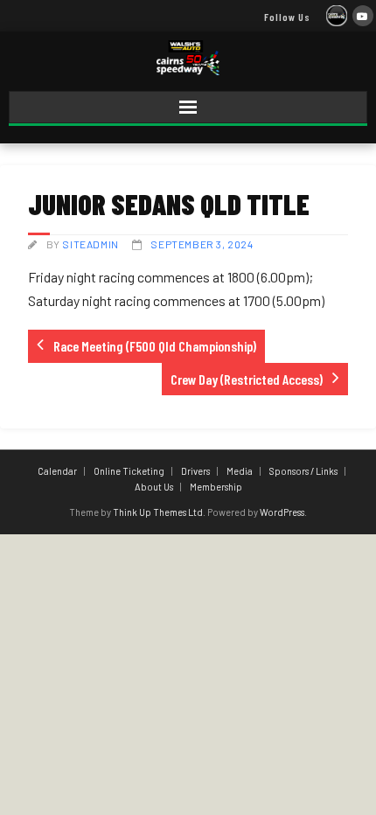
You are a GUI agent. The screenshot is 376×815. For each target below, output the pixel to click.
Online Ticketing (129, 471)
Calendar (57, 471)
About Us (154, 486)
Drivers (195, 471)
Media (239, 471)
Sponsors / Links (303, 471)
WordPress (282, 512)
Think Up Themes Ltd (158, 512)
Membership (216, 486)
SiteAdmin (90, 244)
